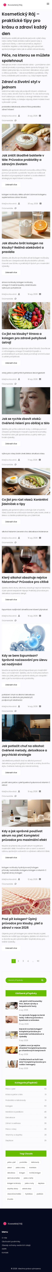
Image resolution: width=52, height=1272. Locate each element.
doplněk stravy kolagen (12, 873)
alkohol (5, 531)
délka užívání (24, 194)
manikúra (32, 1168)
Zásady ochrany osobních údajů (16, 1245)
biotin (18, 453)
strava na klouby (9, 282)
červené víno (22, 531)
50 (38, 961)
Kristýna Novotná (9, 116)
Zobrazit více (11, 184)
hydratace (27, 373)
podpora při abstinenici (12, 700)
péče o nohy (29, 1183)
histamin (12, 531)
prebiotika (36, 106)
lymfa (20, 373)
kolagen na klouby (10, 194)
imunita (10, 1199)
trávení (36, 609)
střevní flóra (26, 106)
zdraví (9, 1168)
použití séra (7, 782)
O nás (4, 1238)
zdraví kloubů (21, 197)
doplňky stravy (12, 1189)
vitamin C (46, 782)
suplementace (8, 197)
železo (28, 453)
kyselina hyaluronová (32, 782)
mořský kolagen (35, 1173)
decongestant (38, 373)
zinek (23, 453)
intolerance (43, 531)
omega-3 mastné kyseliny (13, 285)
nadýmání (16, 609)
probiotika (6, 106)
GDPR (4, 1249)
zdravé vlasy (26, 1189)
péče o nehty (28, 1178)
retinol (4, 785)
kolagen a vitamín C (37, 870)
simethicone (27, 609)
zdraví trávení (8, 109)
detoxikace (33, 531)
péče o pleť (12, 373)
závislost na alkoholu (11, 697)
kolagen (22, 1173)
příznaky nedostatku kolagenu (15, 870)
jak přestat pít (26, 697)
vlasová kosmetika (14, 1194)
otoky (4, 373)
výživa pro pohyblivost (11, 288)
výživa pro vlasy (8, 453)
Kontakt (5, 1252)
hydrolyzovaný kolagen (28, 867)
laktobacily (16, 106)
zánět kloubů (30, 285)
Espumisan (6, 609)
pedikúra (40, 1194)
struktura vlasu (38, 453)
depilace (41, 1183)
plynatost (43, 609)
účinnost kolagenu (38, 194)
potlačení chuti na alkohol (13, 694)
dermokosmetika (13, 1178)
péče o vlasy (20, 1168)
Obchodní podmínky (11, 1241)
